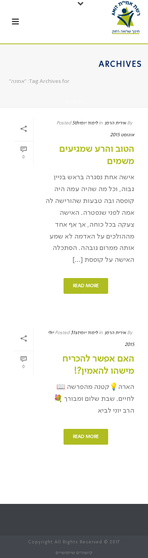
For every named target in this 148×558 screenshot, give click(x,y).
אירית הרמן (115, 123)
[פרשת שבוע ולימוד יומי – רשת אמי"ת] (126, 18)
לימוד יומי (88, 123)
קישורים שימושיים (74, 552)
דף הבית (75, 102)
